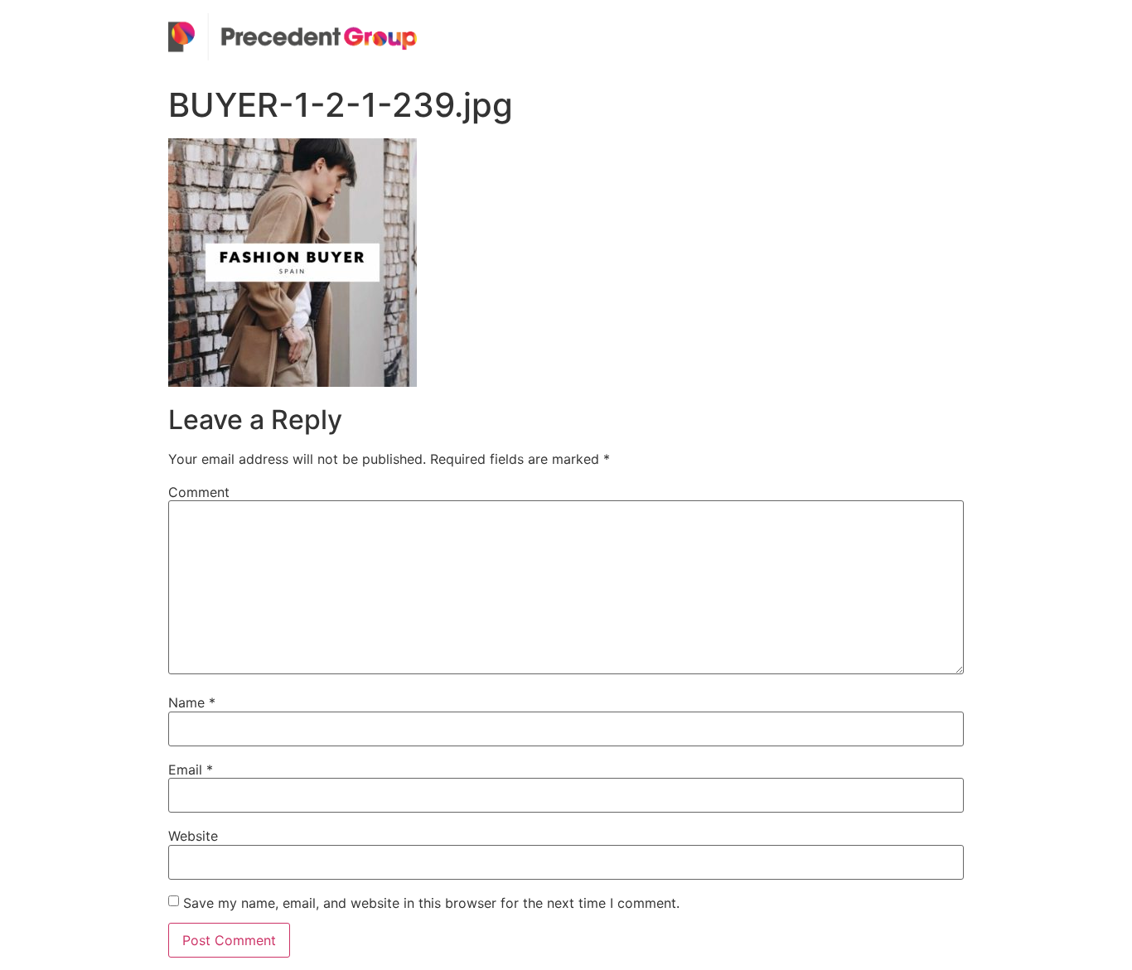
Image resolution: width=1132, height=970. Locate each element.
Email (190, 769)
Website (193, 835)
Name (191, 702)
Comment (199, 492)
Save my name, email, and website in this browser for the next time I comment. (431, 903)
